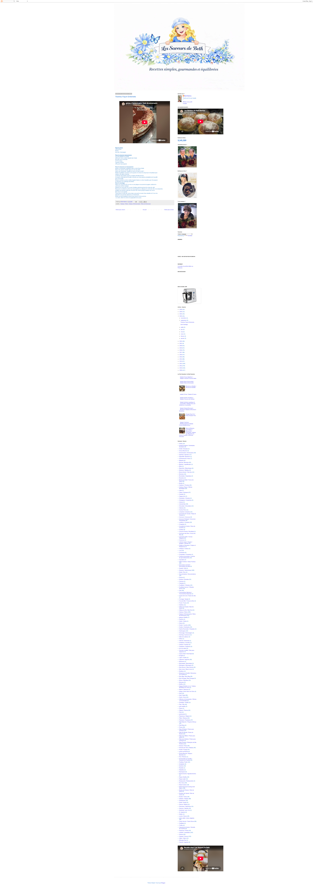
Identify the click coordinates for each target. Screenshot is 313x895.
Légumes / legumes (184, 659)
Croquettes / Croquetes (185, 554)
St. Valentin (182, 812)
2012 (180, 363)
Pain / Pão (181, 704)
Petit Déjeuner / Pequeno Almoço (187, 722)
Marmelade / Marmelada (185, 663)
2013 (180, 361)
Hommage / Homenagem (185, 632)
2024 (180, 314)
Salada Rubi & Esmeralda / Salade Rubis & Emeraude (187, 382)
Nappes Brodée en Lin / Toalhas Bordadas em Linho (187, 686)
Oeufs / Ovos (182, 697)
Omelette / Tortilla (183, 702)
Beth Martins (187, 96)
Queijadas (181, 764)
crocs (180, 550)
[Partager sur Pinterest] (146, 202)
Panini (180, 708)
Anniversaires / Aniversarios (186, 452)
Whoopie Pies (182, 840)
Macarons (181, 661)
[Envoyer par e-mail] (140, 202)
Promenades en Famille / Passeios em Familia (185, 759)
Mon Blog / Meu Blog (184, 676)
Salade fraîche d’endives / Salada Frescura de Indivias (187, 398)
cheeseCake (182, 504)
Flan (180, 590)
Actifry (180, 443)
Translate (189, 235)
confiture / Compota (184, 522)
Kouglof (181, 655)
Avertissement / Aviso (184, 458)
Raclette (181, 767)
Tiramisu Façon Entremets (187, 322)
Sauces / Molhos (183, 804)
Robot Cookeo (183, 784)
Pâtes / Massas (183, 718)
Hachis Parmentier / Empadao (187, 629)
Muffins (181, 684)
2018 (180, 350)
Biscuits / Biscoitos (184, 462)
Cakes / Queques (183, 492)
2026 (180, 309)
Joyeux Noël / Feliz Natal (185, 653)
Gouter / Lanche (183, 625)
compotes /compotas (184, 511)
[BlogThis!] (141, 202)
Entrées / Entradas (184, 579)
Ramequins (182, 771)
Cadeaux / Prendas (184, 485)
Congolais (181, 524)
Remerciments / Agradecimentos (187, 773)
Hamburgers (182, 631)
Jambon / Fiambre (184, 644)
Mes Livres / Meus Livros (185, 669)
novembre (183, 318)
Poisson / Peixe (183, 745)
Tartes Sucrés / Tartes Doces (186, 821)
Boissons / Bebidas (184, 470)
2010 (180, 368)
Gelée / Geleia (183, 621)
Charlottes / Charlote (184, 498)
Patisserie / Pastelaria (184, 720)
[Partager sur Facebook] (144, 202)
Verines (181, 834)
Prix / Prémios (182, 756)
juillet (182, 327)
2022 (180, 341)
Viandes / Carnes (183, 836)
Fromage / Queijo (183, 599)
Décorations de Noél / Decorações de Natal (184, 565)
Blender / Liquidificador (185, 464)
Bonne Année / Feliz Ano (185, 472)
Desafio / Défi (182, 568)
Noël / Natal (182, 695)
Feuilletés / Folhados (184, 585)
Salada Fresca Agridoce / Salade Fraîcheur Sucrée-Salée (188, 377)
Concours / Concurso (184, 517)
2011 (180, 365)
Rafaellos (181, 769)
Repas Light (182, 779)
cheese (181, 502)
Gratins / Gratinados (184, 627)
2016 (180, 354)
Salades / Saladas (183, 798)
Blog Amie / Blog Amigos (185, 468)
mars (182, 334)
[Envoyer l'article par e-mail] (136, 201)
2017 (180, 352)
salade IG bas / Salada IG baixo (188, 394)
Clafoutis (181, 508)
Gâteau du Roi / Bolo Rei (185, 610)
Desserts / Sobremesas (185, 570)
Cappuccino (182, 496)
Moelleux (181, 671)
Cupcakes (181, 559)
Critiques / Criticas (184, 548)
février (182, 336)
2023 (180, 316)
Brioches (181, 474)
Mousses (181, 682)
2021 (180, 343)
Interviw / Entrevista (184, 640)
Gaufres (181, 619)
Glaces (181, 623)
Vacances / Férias (183, 830)
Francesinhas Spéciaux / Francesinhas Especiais (185, 593)
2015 (180, 356)
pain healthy (182, 706)
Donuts (181, 577)
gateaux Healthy (183, 617)
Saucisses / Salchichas (185, 806)
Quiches (181, 766)
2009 (180, 370)
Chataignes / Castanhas (185, 500)
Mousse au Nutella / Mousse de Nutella (191, 386)
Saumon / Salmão (183, 808)
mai (182, 331)
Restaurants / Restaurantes (186, 781)
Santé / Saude (182, 802)
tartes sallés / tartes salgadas (186, 818)
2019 (180, 348)
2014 (180, 359)
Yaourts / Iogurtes (183, 842)
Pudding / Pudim (183, 762)
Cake (180, 490)
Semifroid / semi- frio (184, 810)
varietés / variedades (184, 832)
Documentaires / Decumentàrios (187, 574)
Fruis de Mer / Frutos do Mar (186, 601)
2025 (180, 311)
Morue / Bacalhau (183, 680)
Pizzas (181, 727)
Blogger (163, 882)
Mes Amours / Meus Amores (186, 667)
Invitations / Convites (184, 642)
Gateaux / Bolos (124, 203)
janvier (183, 338)
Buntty (180, 483)
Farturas (181, 581)
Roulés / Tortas (183, 796)
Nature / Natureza (183, 689)
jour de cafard (182, 648)
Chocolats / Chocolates (185, 506)
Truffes (181, 825)
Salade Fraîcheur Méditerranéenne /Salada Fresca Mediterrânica (186, 424)
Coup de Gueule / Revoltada (186, 531)
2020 (180, 345)
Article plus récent (120, 209)
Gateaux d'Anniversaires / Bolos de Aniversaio (140, 203)
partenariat (182, 714)
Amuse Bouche (183, 450)
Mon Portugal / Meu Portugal (186, 678)
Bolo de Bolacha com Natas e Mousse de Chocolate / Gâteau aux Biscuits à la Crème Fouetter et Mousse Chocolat (187, 432)
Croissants (182, 552)
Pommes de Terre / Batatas (186, 747)
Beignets (181, 460)
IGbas (180, 638)
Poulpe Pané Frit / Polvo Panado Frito (191, 414)
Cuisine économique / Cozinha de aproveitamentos (187, 557)
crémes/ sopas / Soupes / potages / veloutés (185, 542)
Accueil (144, 209)
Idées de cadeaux (183, 636)
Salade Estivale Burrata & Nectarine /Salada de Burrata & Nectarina (187, 410)
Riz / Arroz (181, 782)
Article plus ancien (169, 209)
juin (182, 329)
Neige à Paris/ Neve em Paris (186, 691)
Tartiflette (181, 823)
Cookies (181, 529)
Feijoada (181, 583)
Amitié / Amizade (183, 448)
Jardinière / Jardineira (184, 646)
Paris (180, 712)
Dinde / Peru (182, 572)
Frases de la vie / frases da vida (187, 595)
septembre (184, 320)
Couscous (181, 540)
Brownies (181, 478)
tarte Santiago (184, 324)
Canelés (181, 494)
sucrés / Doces (183, 816)
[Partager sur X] (143, 202)
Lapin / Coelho (183, 657)
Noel (180, 693)
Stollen (181, 814)
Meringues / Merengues (185, 665)
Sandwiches (182, 800)
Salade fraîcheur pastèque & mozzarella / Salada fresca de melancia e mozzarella (187, 404)
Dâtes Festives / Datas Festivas (187, 561)
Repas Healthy (183, 777)
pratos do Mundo (183, 751)
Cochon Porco (182, 510)
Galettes (181, 604)
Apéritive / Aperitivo (184, 454)
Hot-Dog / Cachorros (184, 634)
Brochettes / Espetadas (185, 476)
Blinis (180, 466)
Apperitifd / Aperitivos (184, 456)
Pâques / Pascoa (183, 710)
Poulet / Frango (183, 749)
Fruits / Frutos (182, 603)
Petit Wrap (182, 725)
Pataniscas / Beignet (184, 716)
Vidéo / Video (182, 838)
